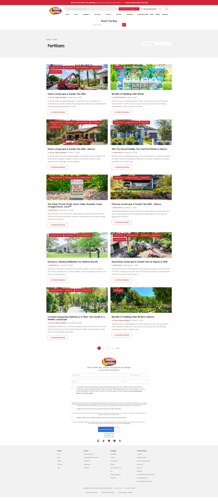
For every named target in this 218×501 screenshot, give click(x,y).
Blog (49, 39)
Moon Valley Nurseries (58, 97)
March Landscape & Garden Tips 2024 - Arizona (71, 149)
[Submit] (124, 24)
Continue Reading (57, 112)
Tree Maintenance (83, 178)
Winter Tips (118, 122)
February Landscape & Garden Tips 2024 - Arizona (136, 204)
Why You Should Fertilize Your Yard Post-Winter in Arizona (139, 149)
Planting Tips (55, 72)
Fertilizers (69, 67)
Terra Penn (118, 152)
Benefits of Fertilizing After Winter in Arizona (133, 317)
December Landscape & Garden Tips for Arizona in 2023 (140, 261)
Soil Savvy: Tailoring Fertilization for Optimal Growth (73, 261)
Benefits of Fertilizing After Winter (128, 94)
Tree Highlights (82, 67)
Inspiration (96, 67)
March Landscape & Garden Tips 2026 (66, 94)
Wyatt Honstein (119, 97)
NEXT (118, 348)
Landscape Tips (56, 67)
